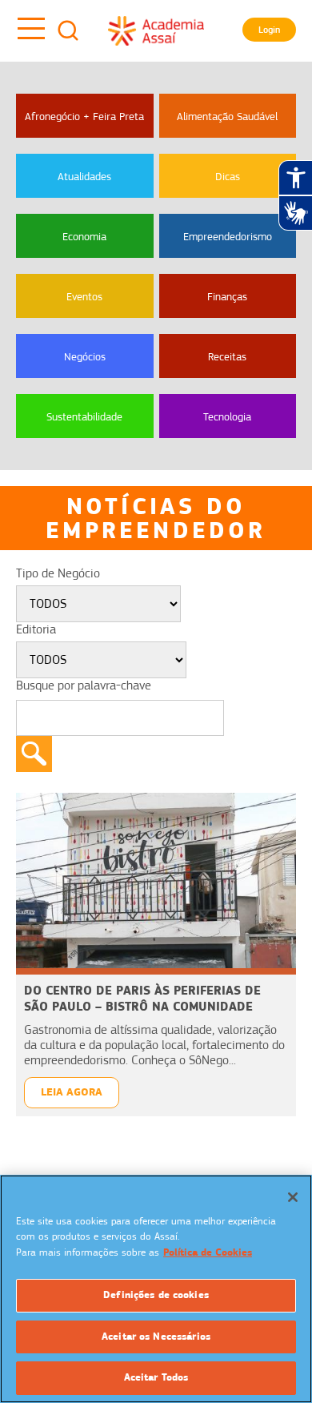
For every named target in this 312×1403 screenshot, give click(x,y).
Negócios (85, 356)
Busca (68, 30)
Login (269, 29)
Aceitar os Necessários (156, 1336)
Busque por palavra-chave (83, 685)
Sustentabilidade (84, 416)
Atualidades (84, 176)
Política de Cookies (207, 1252)
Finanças (227, 296)
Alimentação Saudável (227, 116)
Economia (84, 236)
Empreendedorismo (227, 236)
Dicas (227, 176)
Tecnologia (227, 416)
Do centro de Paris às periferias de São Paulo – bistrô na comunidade (142, 998)
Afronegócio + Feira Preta (84, 116)
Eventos (84, 296)
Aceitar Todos (156, 1377)
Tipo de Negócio (58, 573)
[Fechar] (292, 1197)
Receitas (227, 356)
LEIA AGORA (71, 1092)
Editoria (36, 629)
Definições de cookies (156, 1294)
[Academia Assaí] (156, 30)
